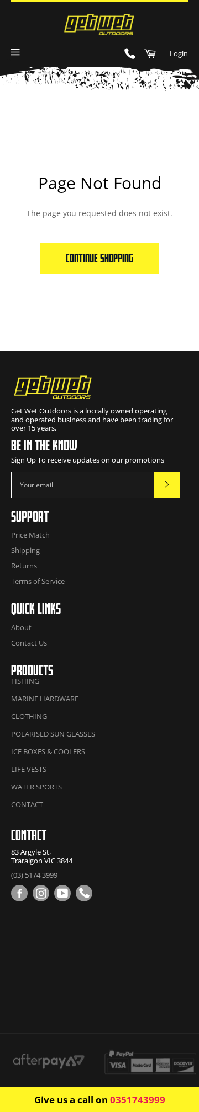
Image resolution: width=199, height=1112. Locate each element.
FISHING (25, 681)
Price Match (30, 535)
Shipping (25, 550)
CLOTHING (29, 716)
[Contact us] (84, 893)
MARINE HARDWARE (44, 698)
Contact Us (29, 643)
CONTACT (27, 804)
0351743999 (137, 1099)
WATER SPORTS (36, 787)
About (21, 627)
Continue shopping (99, 258)
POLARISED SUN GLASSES (53, 734)
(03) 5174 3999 (34, 875)
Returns (24, 566)
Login (179, 53)
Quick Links (36, 608)
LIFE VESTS (28, 769)
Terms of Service (38, 581)
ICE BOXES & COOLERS (48, 751)
